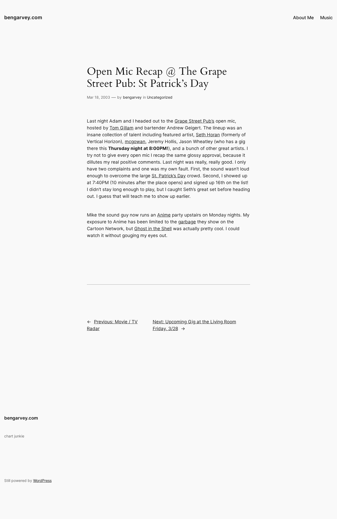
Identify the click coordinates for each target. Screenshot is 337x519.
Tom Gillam (121, 127)
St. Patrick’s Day (169, 175)
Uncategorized (159, 97)
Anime (164, 215)
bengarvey (132, 97)
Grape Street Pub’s (194, 121)
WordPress (42, 480)
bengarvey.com (23, 17)
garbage (187, 221)
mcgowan (135, 141)
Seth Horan (208, 134)
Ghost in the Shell (153, 228)
